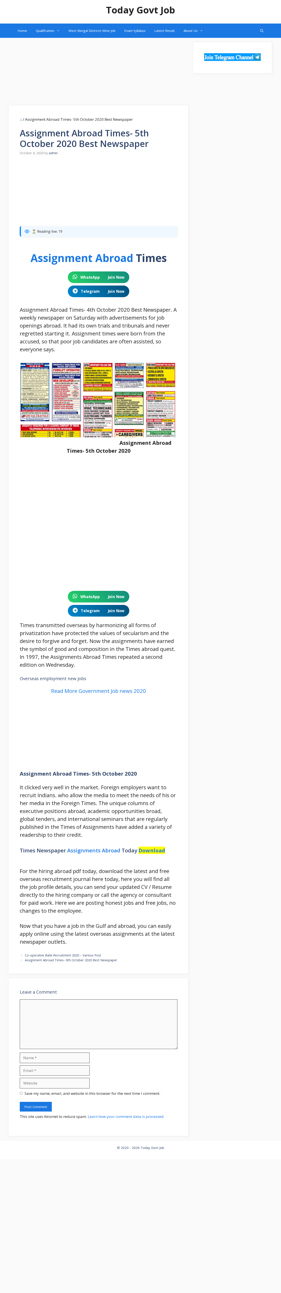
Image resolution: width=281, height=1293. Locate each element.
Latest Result (164, 30)
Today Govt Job (140, 10)
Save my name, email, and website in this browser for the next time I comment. (92, 1093)
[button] (262, 31)
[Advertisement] (99, 73)
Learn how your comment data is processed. (126, 1116)
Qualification (45, 30)
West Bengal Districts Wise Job (91, 30)
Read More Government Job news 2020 (98, 690)
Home (22, 30)
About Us (191, 30)
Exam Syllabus (135, 30)
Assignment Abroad (82, 258)
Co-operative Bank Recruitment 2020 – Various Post (63, 955)
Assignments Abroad (93, 850)
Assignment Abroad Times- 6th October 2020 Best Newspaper (71, 960)
